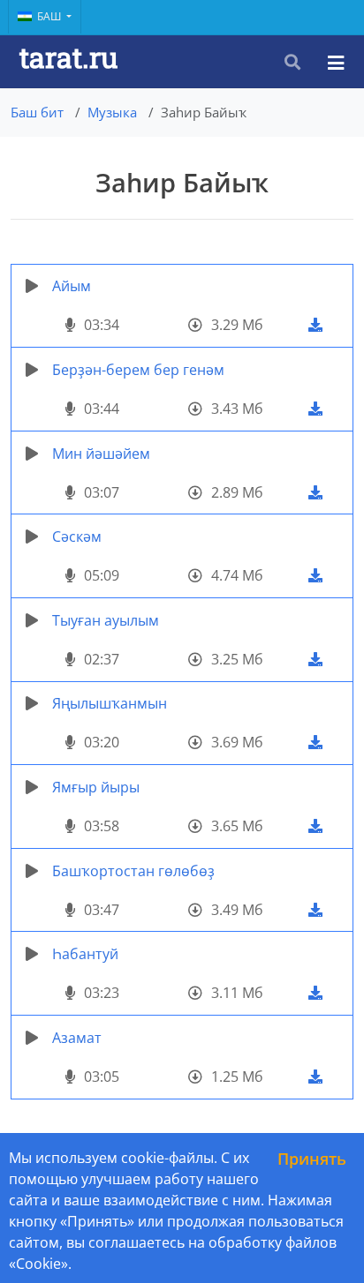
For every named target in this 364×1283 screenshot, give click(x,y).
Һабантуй (85, 954)
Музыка (112, 112)
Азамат (77, 1037)
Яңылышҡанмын (109, 703)
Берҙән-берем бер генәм (138, 369)
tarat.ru (68, 57)
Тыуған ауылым (105, 620)
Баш (50, 16)
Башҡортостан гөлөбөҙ (133, 871)
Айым (71, 286)
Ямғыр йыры (96, 787)
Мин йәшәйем (101, 453)
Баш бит (37, 112)
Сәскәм (77, 536)
